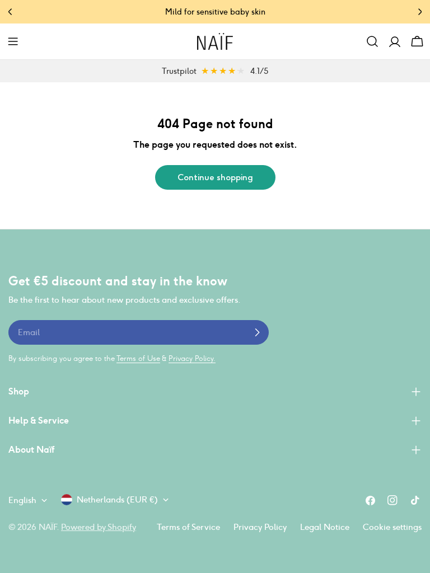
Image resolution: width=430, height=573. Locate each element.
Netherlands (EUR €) (117, 499)
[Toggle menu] (13, 41)
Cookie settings (392, 527)
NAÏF (48, 527)
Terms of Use (138, 358)
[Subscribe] (257, 332)
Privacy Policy (260, 527)
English (22, 500)
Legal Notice (324, 527)
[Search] (372, 41)
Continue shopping (215, 177)
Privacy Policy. (192, 358)
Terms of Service (188, 527)
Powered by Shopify (98, 527)
